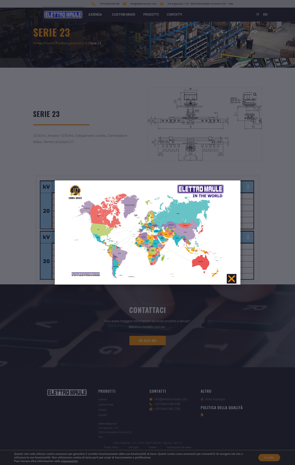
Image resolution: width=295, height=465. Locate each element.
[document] (147, 232)
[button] (231, 279)
